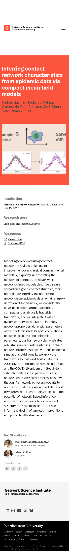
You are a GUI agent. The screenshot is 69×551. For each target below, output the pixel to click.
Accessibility (57, 546)
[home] (23, 28)
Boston (19, 531)
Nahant (16, 535)
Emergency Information (15, 546)
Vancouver (34, 539)
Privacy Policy (39, 546)
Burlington (29, 531)
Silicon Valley (10, 539)
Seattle (48, 535)
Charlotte (41, 531)
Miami (7, 535)
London (52, 531)
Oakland (27, 535)
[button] (62, 28)
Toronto (22, 539)
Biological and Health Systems (22, 223)
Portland (38, 535)
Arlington (8, 531)
